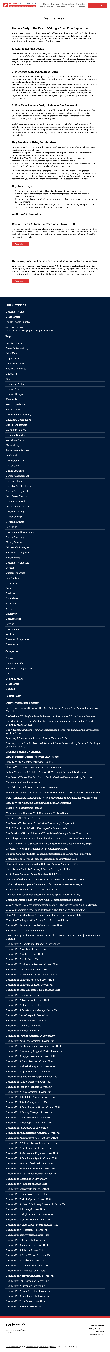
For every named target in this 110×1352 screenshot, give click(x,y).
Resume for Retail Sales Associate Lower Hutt (31, 1097)
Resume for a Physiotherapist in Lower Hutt (30, 1066)
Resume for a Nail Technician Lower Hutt (29, 1117)
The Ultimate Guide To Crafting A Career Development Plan (38, 869)
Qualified (11, 593)
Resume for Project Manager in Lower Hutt (29, 1071)
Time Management (16, 424)
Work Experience (15, 404)
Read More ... (21, 244)
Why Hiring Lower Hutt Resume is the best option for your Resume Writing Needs (51, 797)
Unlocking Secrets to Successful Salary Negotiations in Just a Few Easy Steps (49, 843)
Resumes (55, 4)
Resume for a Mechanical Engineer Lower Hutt (32, 1153)
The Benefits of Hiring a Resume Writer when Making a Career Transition (47, 833)
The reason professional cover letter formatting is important (40, 823)
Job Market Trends (16, 496)
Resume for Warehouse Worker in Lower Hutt (31, 1168)
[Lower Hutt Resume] (19, 6)
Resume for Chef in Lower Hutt (23, 959)
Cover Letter (12, 683)
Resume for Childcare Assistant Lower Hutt (30, 979)
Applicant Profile (15, 383)
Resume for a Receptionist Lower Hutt (27, 1229)
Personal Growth (15, 521)
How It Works (46, 6)
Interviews (12, 644)
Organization (13, 358)
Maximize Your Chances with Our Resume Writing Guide (37, 812)
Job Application (14, 343)
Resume (10, 688)
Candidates (12, 598)
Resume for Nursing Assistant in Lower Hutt (30, 1035)
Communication (15, 363)
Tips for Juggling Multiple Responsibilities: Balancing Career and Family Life (48, 853)
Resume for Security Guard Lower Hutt (27, 1234)
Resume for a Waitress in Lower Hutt (26, 949)
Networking (12, 445)
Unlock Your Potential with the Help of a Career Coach (36, 828)
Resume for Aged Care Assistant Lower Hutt (30, 1040)
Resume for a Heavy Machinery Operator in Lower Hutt (36, 1204)
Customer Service (15, 572)
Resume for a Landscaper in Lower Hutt (28, 1265)
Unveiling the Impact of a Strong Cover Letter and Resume (38, 920)
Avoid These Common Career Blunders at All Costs (33, 874)
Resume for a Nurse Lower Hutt (23, 1030)
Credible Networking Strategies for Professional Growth (37, 848)
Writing (10, 634)
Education (11, 373)
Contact (81, 6)
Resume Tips (13, 388)
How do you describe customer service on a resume (35, 766)
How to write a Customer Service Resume (29, 761)
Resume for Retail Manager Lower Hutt (27, 1102)
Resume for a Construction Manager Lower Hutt (32, 1010)
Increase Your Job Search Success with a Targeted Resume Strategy (43, 894)
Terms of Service (32, 1347)
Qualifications (13, 618)
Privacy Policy (44, 1347)
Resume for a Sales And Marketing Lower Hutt (32, 1224)
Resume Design (14, 394)
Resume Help (13, 557)
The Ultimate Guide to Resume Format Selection (32, 787)
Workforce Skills (15, 440)
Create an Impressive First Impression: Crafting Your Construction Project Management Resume (54, 937)
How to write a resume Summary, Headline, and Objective (38, 802)
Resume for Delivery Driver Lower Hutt (27, 1188)
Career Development (17, 491)
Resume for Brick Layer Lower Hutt (25, 1301)
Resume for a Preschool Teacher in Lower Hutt (32, 974)
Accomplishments (16, 368)
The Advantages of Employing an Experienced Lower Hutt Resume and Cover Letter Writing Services (52, 731)
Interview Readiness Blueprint (22, 702)
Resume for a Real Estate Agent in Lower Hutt (31, 1158)
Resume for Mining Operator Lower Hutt (28, 1081)
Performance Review (17, 450)
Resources (60, 6)
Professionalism (15, 460)
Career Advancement (17, 475)
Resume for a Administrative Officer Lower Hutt (32, 1142)
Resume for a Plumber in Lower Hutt (26, 1183)
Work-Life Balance (16, 429)
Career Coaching (15, 537)
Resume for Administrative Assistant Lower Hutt (33, 1132)
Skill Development (16, 480)
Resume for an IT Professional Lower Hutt (29, 1163)
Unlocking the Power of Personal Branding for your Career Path (41, 858)
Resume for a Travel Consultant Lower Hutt (30, 1275)
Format (10, 567)
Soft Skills (11, 526)
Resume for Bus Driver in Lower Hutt (26, 1020)
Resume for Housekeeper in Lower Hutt (27, 1015)
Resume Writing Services (20, 668)
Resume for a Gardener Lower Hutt (25, 1260)
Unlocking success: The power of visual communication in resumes (54, 261)
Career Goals (13, 465)
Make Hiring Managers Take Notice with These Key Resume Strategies (45, 884)
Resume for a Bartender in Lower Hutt (27, 969)
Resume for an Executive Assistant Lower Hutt (32, 1137)
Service (10, 623)
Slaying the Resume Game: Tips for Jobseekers (32, 889)
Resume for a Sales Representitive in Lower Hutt (33, 1107)
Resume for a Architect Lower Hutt (25, 1270)
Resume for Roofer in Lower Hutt (24, 1306)
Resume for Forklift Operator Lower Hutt (28, 1199)
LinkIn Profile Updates (18, 321)
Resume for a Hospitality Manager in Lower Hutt (33, 943)
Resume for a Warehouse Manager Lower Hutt (31, 1173)
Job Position (13, 577)
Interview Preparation (18, 639)
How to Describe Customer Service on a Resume (32, 756)
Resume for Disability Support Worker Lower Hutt (33, 1045)
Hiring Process (14, 542)
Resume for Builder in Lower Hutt (24, 1005)
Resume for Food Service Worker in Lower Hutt (32, 964)
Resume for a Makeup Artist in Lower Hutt (29, 1122)
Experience (12, 603)
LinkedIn (80, 4)
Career (9, 658)
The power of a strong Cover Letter (25, 818)
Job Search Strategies (17, 506)
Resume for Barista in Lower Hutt (24, 954)
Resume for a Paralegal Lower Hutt (25, 1209)
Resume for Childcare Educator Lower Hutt (29, 984)
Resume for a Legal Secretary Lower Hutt (29, 1291)
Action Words (13, 409)
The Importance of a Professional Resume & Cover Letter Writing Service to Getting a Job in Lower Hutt (53, 745)
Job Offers (11, 353)
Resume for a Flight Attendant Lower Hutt (29, 1214)
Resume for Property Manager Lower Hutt (29, 1086)
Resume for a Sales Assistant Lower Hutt (29, 1091)
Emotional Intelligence (18, 419)
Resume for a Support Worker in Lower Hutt (30, 1056)
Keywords (11, 399)
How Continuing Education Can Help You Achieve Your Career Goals (43, 863)
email (14, 327)
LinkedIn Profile (14, 663)
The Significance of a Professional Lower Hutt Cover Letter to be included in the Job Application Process (50, 723)
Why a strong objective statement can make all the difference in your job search (51, 904)
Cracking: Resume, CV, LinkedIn (23, 751)
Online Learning (15, 470)
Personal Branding (16, 435)
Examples (11, 583)
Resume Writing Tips (17, 562)
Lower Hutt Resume (13, 1347)
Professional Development (20, 532)
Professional (13, 628)
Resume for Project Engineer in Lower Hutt (29, 1148)
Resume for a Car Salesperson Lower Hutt (29, 1219)
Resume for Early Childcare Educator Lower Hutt (33, 989)
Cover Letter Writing (17, 348)
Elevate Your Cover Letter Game (23, 782)
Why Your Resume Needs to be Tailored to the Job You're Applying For (45, 909)
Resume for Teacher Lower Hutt (23, 994)
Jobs (8, 588)
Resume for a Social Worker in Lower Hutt (29, 1061)
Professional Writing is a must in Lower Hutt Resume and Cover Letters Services (50, 716)
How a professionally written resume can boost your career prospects (45, 879)
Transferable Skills (16, 501)
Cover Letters (68, 4)
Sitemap (53, 1347)
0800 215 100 (98, 5)
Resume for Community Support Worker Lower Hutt (35, 1051)
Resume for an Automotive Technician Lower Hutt (43, 224)
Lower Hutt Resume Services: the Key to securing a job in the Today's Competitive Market (52, 709)
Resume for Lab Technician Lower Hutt (27, 1280)
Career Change (14, 516)
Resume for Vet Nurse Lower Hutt (24, 1025)
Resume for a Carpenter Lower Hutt (26, 930)
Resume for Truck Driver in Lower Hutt (27, 1194)
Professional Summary (18, 414)
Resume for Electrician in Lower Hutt (26, 1178)
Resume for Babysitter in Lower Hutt (26, 1239)
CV (7, 673)
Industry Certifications (18, 486)
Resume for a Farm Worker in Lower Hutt (29, 1255)
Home (46, 4)
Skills (9, 608)
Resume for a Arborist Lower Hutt (25, 1250)
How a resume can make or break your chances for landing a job (43, 915)
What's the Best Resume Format (24, 807)
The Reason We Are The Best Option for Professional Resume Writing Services (49, 777)
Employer (11, 613)
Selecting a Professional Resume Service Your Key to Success (39, 738)
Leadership (12, 455)
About (72, 6)
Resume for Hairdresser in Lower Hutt (27, 1127)
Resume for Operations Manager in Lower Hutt (32, 1076)
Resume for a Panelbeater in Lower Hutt (28, 1296)
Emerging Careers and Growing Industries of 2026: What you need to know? (48, 838)
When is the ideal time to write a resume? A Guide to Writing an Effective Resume (53, 792)
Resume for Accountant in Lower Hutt (27, 1245)
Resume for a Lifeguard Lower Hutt (25, 1285)
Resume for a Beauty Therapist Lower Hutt (30, 1112)
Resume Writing (15, 311)
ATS (8, 378)
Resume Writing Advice (19, 552)
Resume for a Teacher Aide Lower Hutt (27, 1000)
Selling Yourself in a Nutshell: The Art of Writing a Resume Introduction (46, 772)
